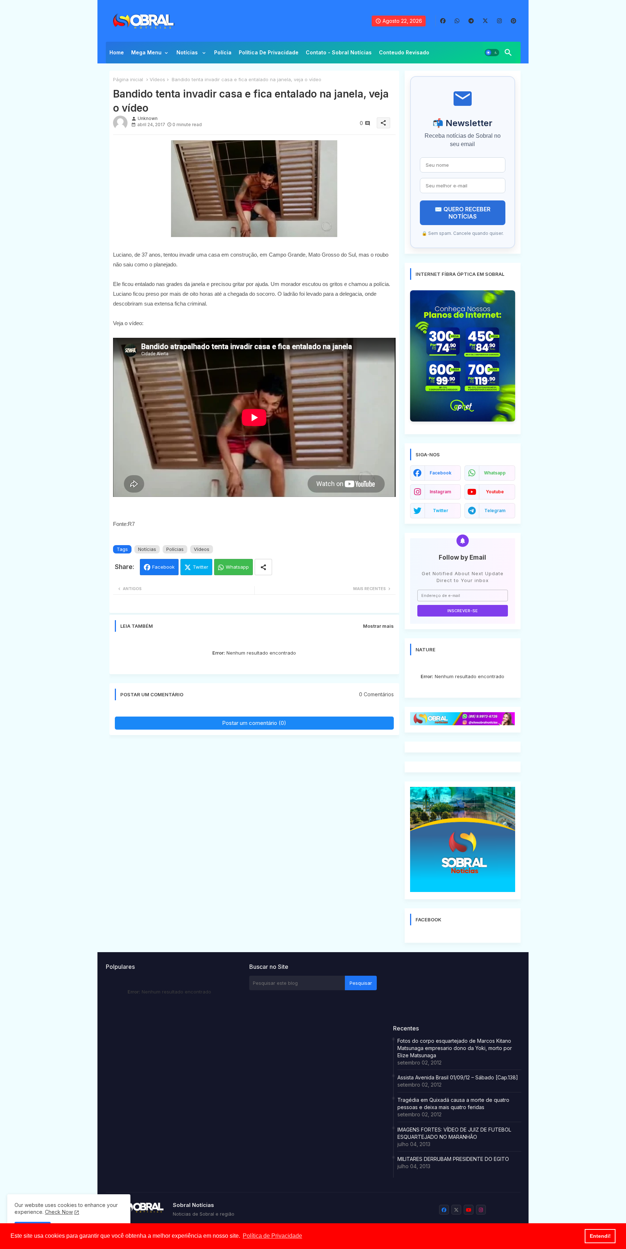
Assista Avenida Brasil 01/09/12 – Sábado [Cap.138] (457, 1077)
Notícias (187, 52)
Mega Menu (146, 52)
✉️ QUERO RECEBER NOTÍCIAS (463, 213)
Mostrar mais (378, 626)
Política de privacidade (269, 52)
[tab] (117, 54)
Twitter (200, 567)
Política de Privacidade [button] (272, 1236)
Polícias (175, 549)
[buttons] (442, 20)
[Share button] (263, 567)
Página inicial (128, 79)
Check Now (59, 1212)
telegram (494, 510)
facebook (440, 473)
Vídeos (157, 79)
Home (116, 52)
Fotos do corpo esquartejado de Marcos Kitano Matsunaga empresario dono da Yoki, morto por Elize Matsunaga (454, 1048)
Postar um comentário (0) (254, 722)
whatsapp (495, 473)
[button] (492, 52)
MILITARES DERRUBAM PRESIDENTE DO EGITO (453, 1159)
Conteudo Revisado (404, 52)
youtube (495, 491)
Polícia (222, 52)
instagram (440, 491)
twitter (440, 510)
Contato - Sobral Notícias (339, 52)
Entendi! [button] (600, 1236)
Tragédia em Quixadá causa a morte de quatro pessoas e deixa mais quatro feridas (453, 1103)
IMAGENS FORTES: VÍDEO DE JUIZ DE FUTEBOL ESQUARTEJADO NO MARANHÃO (454, 1133)
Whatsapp (237, 567)
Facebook (163, 567)
